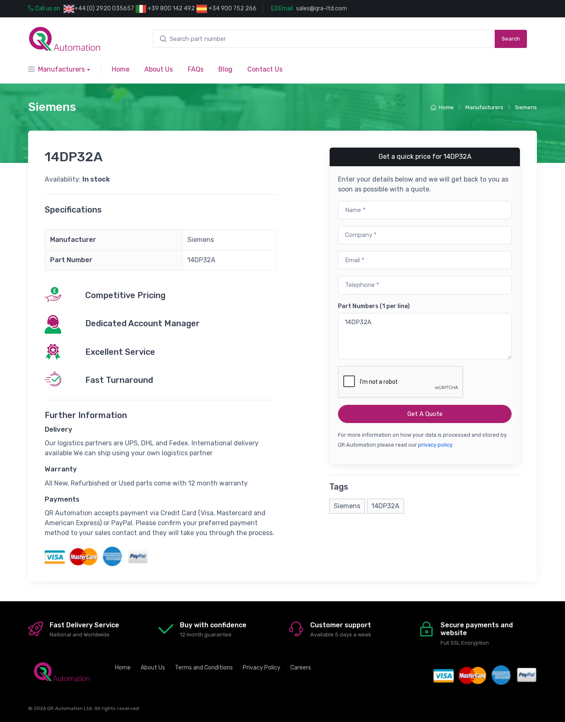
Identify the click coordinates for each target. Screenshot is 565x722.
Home (120, 69)
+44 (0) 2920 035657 (104, 8)
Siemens (526, 107)
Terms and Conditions (204, 667)
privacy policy (435, 445)
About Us (158, 69)
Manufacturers (61, 69)
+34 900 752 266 (231, 8)
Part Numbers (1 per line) (374, 306)
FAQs (195, 69)
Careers (300, 667)
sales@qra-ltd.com (321, 8)
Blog (225, 69)
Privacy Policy (261, 667)
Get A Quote (425, 414)
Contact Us (264, 69)
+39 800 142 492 (170, 8)
